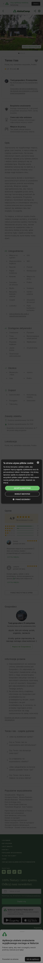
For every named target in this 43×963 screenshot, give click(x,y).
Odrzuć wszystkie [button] (22, 494)
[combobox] (38, 462)
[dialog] (21, 481)
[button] (21, 499)
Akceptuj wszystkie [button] (22, 488)
